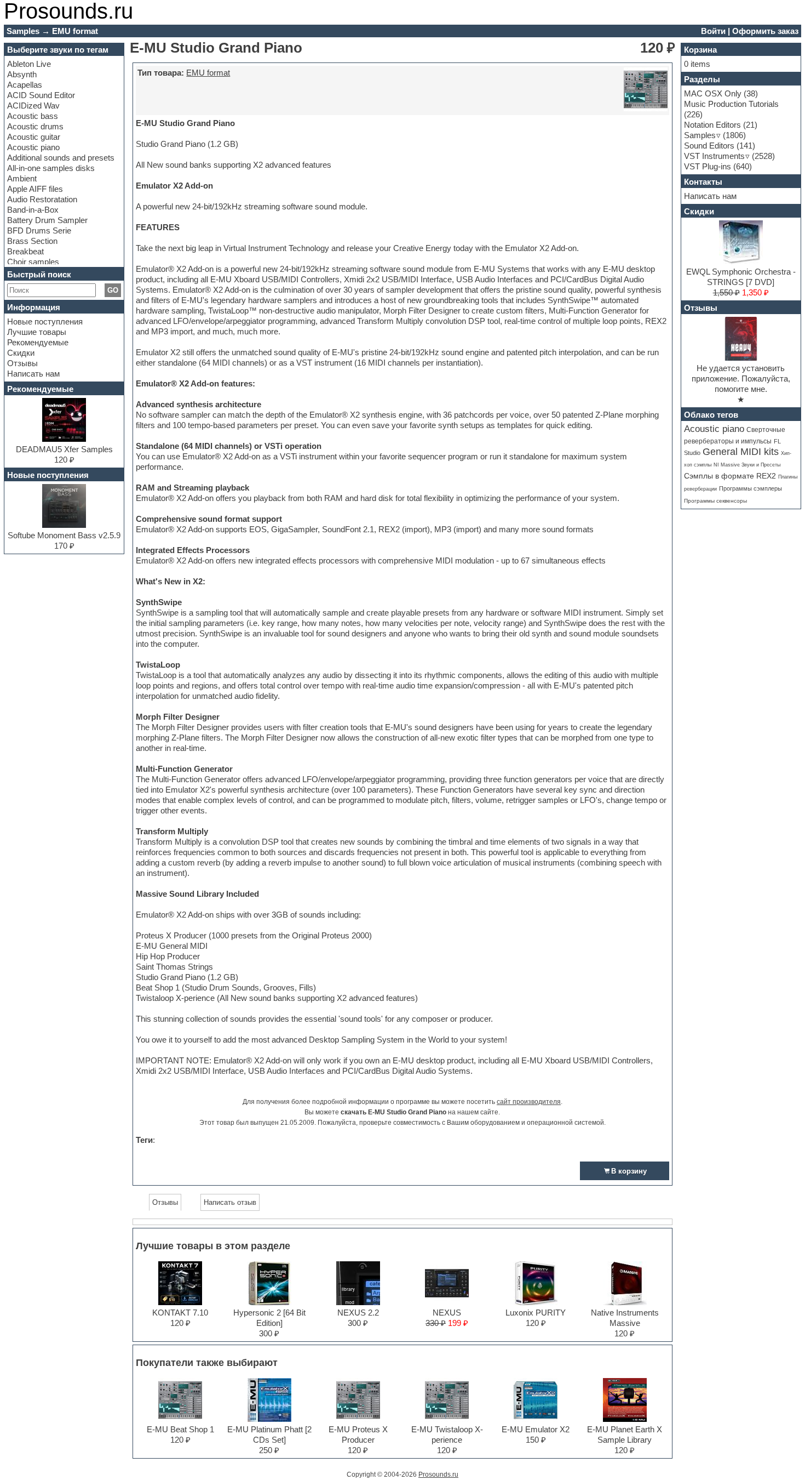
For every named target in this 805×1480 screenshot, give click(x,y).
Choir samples (33, 261)
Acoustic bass (32, 116)
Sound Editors (709, 145)
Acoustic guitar (33, 136)
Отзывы (22, 363)
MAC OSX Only (712, 93)
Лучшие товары (36, 332)
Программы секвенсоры (715, 501)
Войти (713, 31)
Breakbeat (25, 251)
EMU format (208, 72)
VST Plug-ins (707, 166)
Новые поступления (45, 321)
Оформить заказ (765, 31)
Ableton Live (29, 64)
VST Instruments (714, 156)
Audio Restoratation (42, 199)
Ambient (22, 178)
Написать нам (33, 373)
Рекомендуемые (37, 342)
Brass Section (32, 241)
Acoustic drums (35, 126)
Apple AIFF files (35, 188)
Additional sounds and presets (60, 157)
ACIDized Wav (33, 105)
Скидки (20, 352)
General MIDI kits (741, 451)
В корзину (629, 1171)
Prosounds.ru (438, 1474)
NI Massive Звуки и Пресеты (747, 465)
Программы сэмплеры (750, 488)
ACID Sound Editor (41, 95)
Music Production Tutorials (731, 104)
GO (112, 290)
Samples (700, 135)
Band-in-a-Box (33, 209)
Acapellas (24, 84)
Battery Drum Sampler (47, 220)
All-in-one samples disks (51, 168)
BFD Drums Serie (39, 230)
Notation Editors (712, 124)
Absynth (22, 74)
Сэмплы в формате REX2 (730, 475)
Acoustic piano (33, 147)
